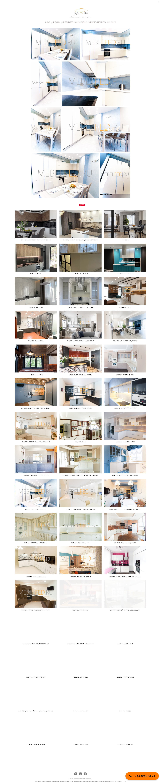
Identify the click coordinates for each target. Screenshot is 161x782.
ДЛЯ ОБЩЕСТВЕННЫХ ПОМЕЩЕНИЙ (74, 22)
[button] (142, 776)
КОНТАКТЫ (111, 22)
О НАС (47, 22)
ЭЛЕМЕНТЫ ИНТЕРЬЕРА (97, 22)
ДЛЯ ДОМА (55, 22)
